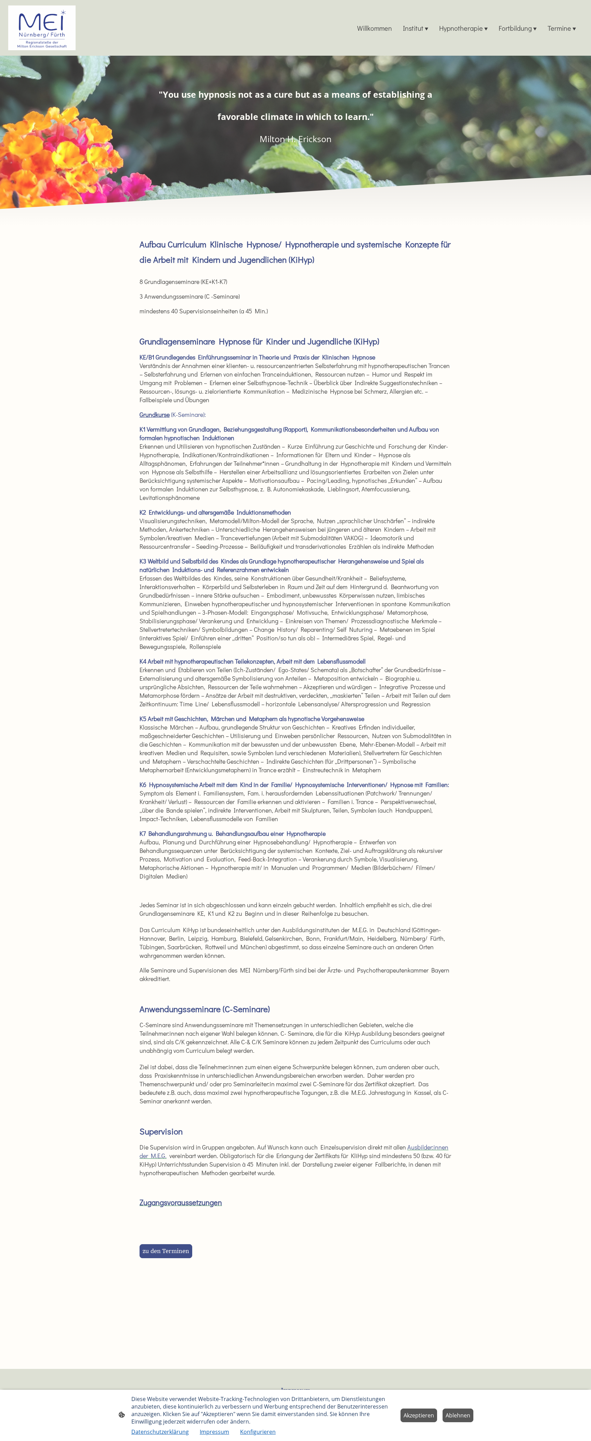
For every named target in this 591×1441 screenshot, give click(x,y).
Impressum (214, 1432)
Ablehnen (458, 1415)
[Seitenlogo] (42, 27)
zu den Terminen (166, 1251)
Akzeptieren (419, 1415)
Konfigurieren (258, 1432)
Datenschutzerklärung (160, 1432)
